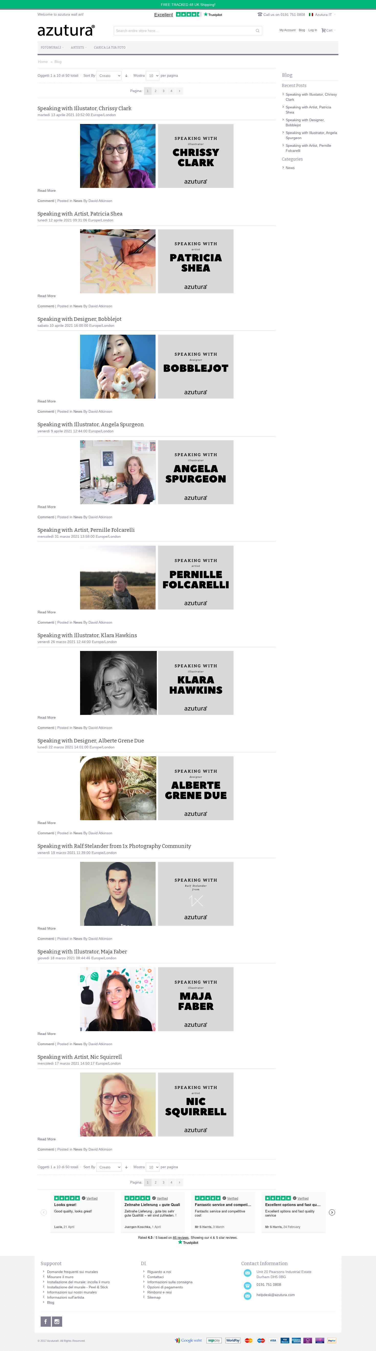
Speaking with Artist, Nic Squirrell (80, 1057)
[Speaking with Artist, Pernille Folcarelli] (157, 578)
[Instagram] (57, 1321)
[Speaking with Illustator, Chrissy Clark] (157, 156)
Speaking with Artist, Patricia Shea (80, 214)
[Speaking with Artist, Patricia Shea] (157, 261)
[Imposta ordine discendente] (126, 76)
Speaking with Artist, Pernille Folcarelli (86, 530)
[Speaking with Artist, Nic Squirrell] (157, 1104)
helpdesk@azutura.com (276, 1295)
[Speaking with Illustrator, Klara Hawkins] (157, 683)
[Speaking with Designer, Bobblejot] (157, 367)
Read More (47, 190)
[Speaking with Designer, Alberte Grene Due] (157, 788)
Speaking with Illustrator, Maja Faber (82, 952)
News (77, 201)
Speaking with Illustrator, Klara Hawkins (87, 635)
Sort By (89, 75)
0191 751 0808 (269, 1284)
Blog (302, 30)
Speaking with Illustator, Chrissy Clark (84, 108)
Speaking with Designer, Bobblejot (79, 319)
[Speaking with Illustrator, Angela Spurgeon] (157, 472)
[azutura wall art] (66, 30)
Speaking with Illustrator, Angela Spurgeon (91, 424)
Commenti (46, 201)
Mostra (139, 75)
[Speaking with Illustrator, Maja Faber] (157, 999)
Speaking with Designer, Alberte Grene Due (91, 741)
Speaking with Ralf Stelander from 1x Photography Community (114, 846)
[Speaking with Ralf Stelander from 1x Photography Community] (157, 894)
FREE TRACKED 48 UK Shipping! (188, 5)
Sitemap (154, 1297)
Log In (312, 30)
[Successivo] (179, 91)
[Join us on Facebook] (46, 1321)
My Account (287, 30)
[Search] (257, 30)
